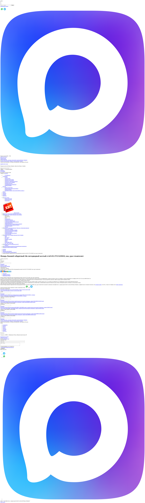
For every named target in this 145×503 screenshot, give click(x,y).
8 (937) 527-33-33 (3, 157)
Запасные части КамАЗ (7, 251)
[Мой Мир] (4, 271)
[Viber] (6, 271)
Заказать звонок (3, 159)
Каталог (4, 250)
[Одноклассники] (2, 271)
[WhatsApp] (7, 271)
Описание (5, 273)
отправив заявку (98, 284)
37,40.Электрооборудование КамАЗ (10, 252)
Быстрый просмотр (4, 289)
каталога (6, 173)
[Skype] (9, 271)
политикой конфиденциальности (7, 347)
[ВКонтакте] (1, 271)
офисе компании (119, 284)
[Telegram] (10, 271)
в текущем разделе (8, 169)
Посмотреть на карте (4, 336)
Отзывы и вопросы (6, 274)
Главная (4, 249)
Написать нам (3, 158)
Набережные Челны (4, 6)
